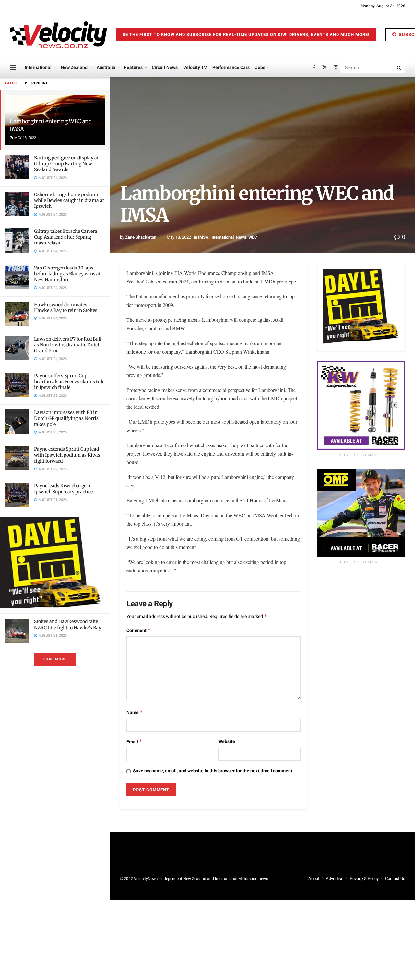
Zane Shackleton (140, 237)
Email (134, 741)
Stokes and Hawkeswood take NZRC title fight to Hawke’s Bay (67, 624)
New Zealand (74, 67)
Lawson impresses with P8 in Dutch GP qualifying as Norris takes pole (66, 418)
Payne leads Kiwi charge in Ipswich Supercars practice (63, 489)
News (241, 237)
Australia (106, 67)
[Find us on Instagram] (336, 67)
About (313, 878)
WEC (252, 237)
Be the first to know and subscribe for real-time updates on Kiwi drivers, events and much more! (246, 34)
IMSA (203, 237)
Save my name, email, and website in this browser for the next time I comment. (213, 771)
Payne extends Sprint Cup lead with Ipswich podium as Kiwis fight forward (67, 455)
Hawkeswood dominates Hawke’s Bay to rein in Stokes (65, 307)
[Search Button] (399, 67)
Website (226, 741)
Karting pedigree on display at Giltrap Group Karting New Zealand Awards (66, 163)
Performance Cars (231, 67)
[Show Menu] (13, 67)
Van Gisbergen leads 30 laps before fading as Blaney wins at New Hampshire (67, 273)
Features (133, 67)
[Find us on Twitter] (324, 67)
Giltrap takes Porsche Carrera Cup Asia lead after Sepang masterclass (65, 237)
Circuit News (165, 67)
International (38, 67)
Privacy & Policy (364, 878)
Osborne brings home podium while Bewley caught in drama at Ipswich (69, 200)
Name (134, 712)
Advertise (334, 878)
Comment (138, 630)
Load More (54, 659)
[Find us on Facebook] (314, 67)
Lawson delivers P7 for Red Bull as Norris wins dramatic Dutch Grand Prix (67, 345)
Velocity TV (195, 67)
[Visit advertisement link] (55, 562)
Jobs (260, 67)
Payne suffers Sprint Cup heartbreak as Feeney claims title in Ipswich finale (69, 381)
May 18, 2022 (179, 237)
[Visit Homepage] (58, 34)
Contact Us (395, 878)
